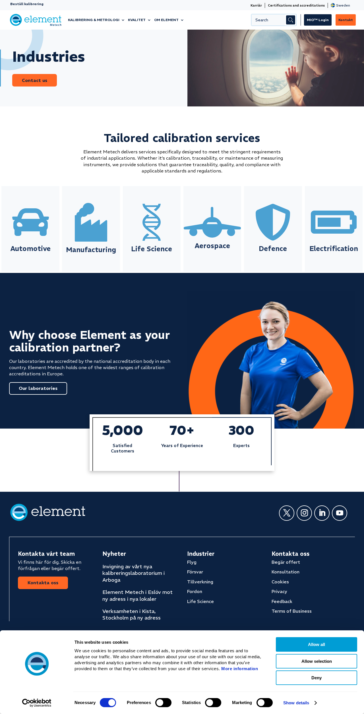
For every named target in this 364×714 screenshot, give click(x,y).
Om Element (166, 20)
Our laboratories (38, 388)
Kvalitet (137, 20)
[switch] (163, 702)
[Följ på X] (286, 513)
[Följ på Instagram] (304, 513)
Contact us (34, 80)
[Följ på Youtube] (339, 513)
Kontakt (345, 20)
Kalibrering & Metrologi (93, 20)
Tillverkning (200, 582)
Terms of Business (292, 611)
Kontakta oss (43, 582)
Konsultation (285, 572)
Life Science (200, 601)
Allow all (316, 644)
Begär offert (286, 562)
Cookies (280, 582)
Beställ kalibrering (27, 4)
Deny (316, 677)
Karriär (256, 5)
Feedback (282, 601)
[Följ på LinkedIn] (322, 513)
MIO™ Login (318, 20)
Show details (296, 702)
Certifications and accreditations (296, 5)
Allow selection (316, 661)
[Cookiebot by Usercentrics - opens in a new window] (37, 703)
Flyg (192, 562)
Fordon (194, 591)
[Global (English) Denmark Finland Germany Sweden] (341, 5)
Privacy (279, 591)
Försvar (195, 572)
